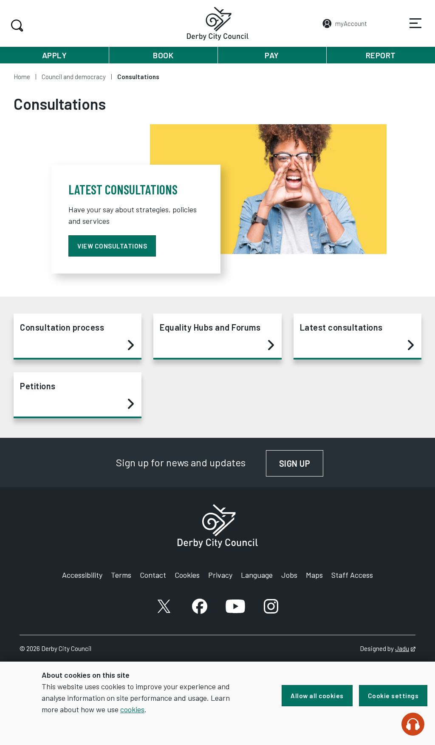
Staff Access (352, 574)
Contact (153, 574)
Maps (314, 574)
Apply (54, 55)
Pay (272, 55)
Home (22, 76)
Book (163, 55)
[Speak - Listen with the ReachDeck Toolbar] (412, 724)
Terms (121, 574)
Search (16, 25)
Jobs (289, 574)
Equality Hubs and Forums (210, 327)
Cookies (187, 574)
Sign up (301, 463)
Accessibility (82, 574)
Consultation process (62, 327)
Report (381, 55)
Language (257, 574)
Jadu (405, 648)
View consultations (112, 246)
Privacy (220, 574)
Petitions (38, 386)
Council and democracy (74, 76)
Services (415, 23)
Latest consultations (341, 327)
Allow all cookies (317, 695)
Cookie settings (393, 695)
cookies (132, 709)
